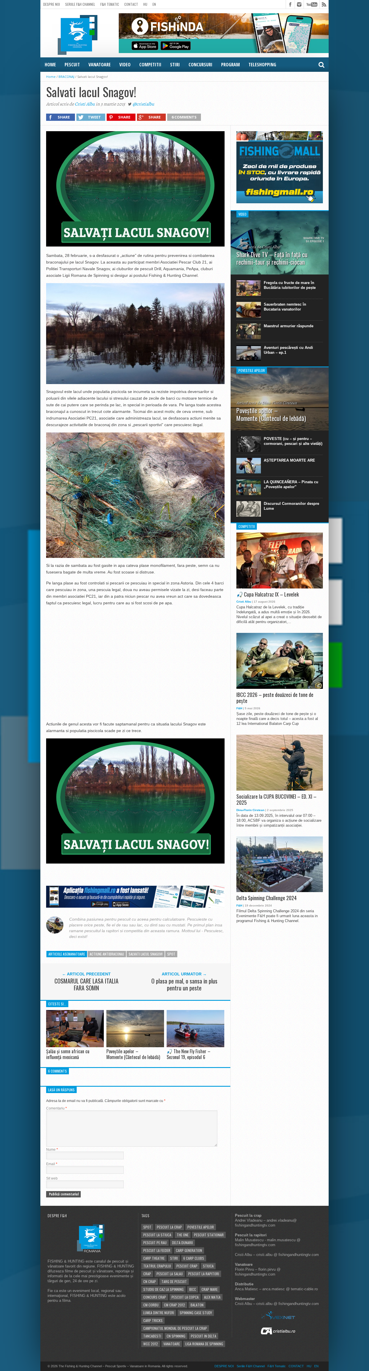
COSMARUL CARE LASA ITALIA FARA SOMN (86, 984)
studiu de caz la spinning (163, 1289)
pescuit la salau (170, 1273)
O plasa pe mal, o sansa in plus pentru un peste (184, 984)
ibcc (192, 1289)
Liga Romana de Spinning (204, 1343)
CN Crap (149, 1281)
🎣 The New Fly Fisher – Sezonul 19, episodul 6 (188, 1054)
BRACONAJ (66, 76)
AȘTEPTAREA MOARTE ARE (289, 460)
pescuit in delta (203, 1336)
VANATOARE (100, 64)
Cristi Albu (85, 104)
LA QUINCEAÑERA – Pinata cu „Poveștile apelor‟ (291, 484)
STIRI (175, 64)
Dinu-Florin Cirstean (250, 810)
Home (51, 76)
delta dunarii (182, 1242)
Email (51, 1164)
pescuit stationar (209, 1234)
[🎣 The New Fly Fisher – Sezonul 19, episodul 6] (195, 1045)
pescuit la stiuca (157, 1234)
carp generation (189, 1250)
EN (154, 4)
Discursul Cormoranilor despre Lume (291, 506)
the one (183, 1234)
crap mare (210, 1289)
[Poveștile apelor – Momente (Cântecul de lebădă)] (135, 1045)
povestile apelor (200, 1227)
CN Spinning (176, 1336)
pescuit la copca (185, 1297)
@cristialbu (143, 104)
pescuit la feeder (156, 1250)
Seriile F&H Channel (80, 4)
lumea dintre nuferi (158, 1312)
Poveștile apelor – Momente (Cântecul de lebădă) (133, 1054)
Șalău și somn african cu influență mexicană (67, 1054)
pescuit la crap (169, 1227)
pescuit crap (186, 1265)
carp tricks (153, 1320)
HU (145, 4)
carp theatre (154, 1258)
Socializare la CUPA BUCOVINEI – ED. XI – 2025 (276, 799)
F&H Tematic (109, 4)
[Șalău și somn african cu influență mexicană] (75, 1045)
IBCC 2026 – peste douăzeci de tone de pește (274, 698)
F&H (239, 708)
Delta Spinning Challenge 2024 (266, 898)
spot (171, 953)
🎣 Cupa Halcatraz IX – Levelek (267, 594)
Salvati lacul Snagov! (146, 953)
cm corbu (151, 1304)
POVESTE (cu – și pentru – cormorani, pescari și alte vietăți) (293, 441)
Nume (52, 1150)
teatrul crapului (157, 1265)
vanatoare (171, 1343)
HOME (50, 64)
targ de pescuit (174, 1281)
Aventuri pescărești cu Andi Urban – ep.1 (288, 350)
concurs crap (154, 1297)
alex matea (212, 1297)
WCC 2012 (150, 1343)
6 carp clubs (193, 1258)
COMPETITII (150, 64)
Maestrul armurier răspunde (288, 326)
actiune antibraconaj (107, 953)
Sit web (52, 1178)
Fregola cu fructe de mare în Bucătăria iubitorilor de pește (290, 285)
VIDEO (125, 64)
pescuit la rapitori (203, 1273)
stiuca (208, 1265)
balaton (197, 1304)
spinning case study (196, 1312)
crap (147, 1273)
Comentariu (56, 1108)
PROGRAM (230, 64)
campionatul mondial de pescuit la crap (175, 1328)
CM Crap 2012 (174, 1304)
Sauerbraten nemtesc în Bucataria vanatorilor (285, 306)
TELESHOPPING (262, 64)
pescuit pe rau (155, 1242)
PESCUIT (72, 64)
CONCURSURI (200, 64)
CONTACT (131, 4)
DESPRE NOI (51, 4)
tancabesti (152, 1336)
